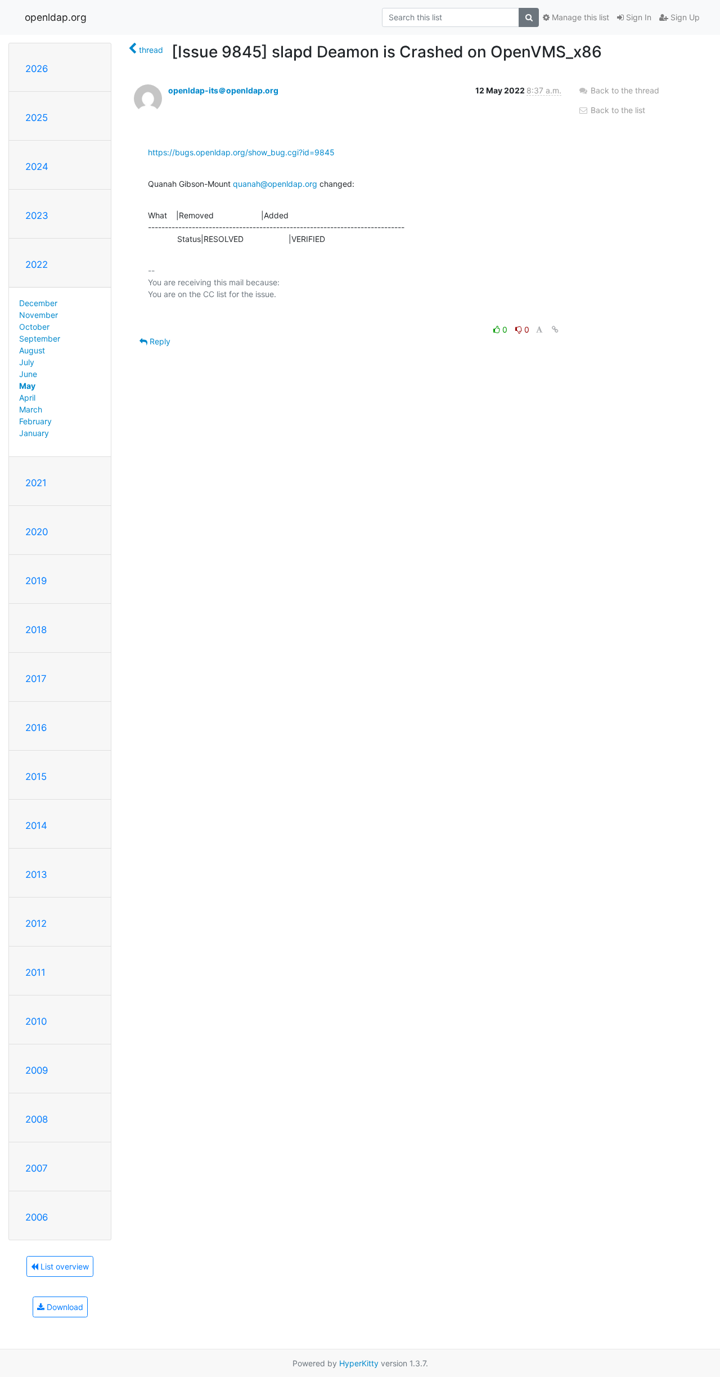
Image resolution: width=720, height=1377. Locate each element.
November (38, 315)
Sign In (637, 17)
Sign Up (684, 17)
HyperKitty (359, 1363)
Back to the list (616, 110)
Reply (158, 341)
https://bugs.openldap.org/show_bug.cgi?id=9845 (241, 152)
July (26, 362)
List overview (63, 1266)
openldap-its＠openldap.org (223, 90)
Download (63, 1307)
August (32, 350)
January (34, 433)
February (35, 421)
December (38, 303)
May (27, 386)
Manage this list (579, 17)
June (28, 374)
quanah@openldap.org (275, 184)
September (39, 338)
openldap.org (56, 17)
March (30, 409)
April (27, 397)
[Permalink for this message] (555, 329)
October (34, 326)
